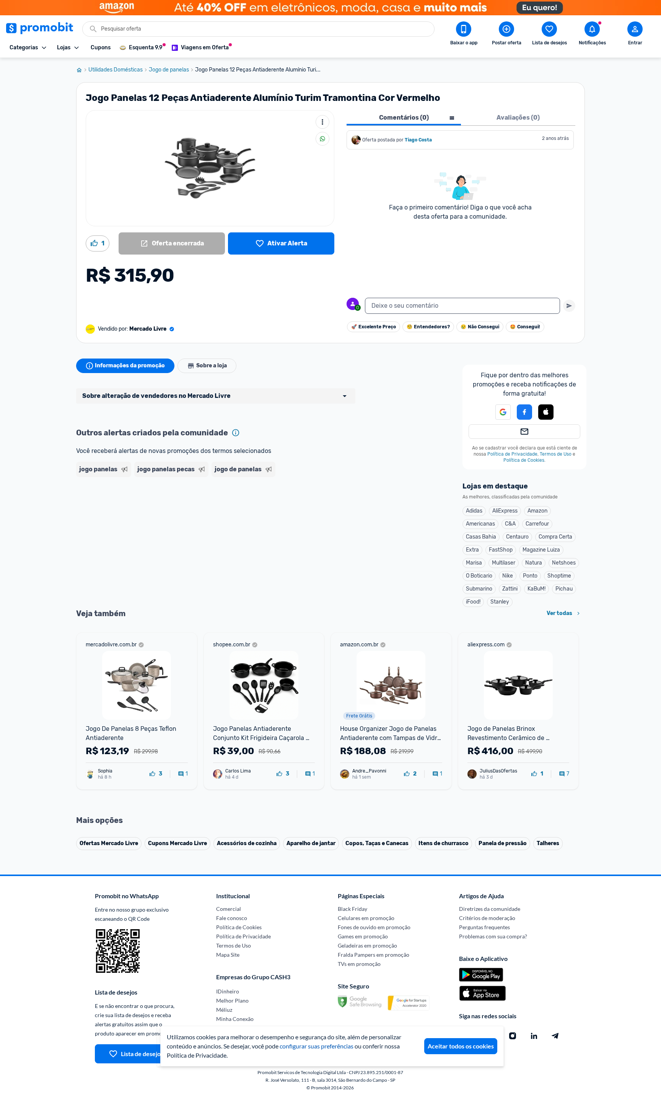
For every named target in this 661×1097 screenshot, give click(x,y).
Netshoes (564, 563)
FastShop (501, 550)
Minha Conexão (235, 1019)
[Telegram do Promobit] (555, 1036)
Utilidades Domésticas (115, 70)
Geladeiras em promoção (367, 945)
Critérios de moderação (487, 918)
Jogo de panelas (169, 70)
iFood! (473, 602)
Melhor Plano (232, 1000)
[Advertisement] (223, 509)
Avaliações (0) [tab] (518, 117)
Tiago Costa (418, 140)
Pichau (564, 589)
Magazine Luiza (541, 550)
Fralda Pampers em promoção (373, 954)
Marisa (474, 563)
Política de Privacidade (512, 454)
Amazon (537, 511)
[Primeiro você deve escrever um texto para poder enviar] (569, 306)
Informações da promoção (130, 365)
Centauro (517, 537)
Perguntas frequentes (484, 927)
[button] (498, 412)
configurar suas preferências (316, 1046)
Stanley (499, 602)
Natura (533, 563)
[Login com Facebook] (524, 412)
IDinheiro (227, 991)
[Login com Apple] (546, 412)
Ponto (530, 576)
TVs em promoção (359, 964)
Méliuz (224, 1009)
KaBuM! (536, 589)
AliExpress (505, 511)
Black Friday (352, 909)
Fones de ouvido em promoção (374, 927)
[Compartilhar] (322, 139)
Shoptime (559, 576)
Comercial (228, 909)
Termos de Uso (555, 454)
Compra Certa (555, 537)
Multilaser (503, 563)
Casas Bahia (481, 537)
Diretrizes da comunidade (489, 909)
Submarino (479, 589)
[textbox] (462, 305)
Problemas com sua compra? (493, 936)
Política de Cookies (523, 460)
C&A (510, 524)
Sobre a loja (211, 365)
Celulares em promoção (366, 918)
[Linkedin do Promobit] (534, 1036)
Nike (507, 576)
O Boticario (479, 576)
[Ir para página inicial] (82, 70)
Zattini (510, 589)
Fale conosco (231, 918)
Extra (472, 550)
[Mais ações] (322, 122)
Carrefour (537, 524)
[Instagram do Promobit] (512, 1036)
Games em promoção (363, 936)
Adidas (474, 511)
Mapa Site (227, 954)
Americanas (480, 524)
